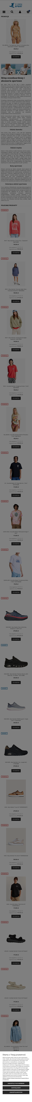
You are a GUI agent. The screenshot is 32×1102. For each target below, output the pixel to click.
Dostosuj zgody (16, 1088)
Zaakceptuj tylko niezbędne (16, 1083)
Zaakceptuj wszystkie (16, 1092)
